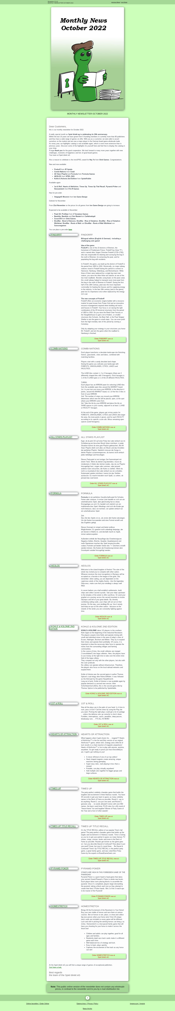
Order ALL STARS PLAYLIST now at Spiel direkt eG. (103, 484)
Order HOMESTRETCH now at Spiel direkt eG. (103, 956)
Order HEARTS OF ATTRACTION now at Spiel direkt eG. (103, 780)
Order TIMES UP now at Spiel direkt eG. (104, 817)
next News (124, 2)
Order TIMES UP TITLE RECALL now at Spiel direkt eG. (104, 859)
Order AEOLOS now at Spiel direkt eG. (103, 618)
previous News (115, 2)
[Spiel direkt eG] (87, 109)
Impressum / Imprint (137, 1004)
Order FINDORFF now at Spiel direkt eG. (103, 340)
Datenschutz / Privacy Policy (87, 1004)
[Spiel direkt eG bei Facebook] (87, 998)
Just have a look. (55, 967)
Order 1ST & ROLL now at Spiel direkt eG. (103, 725)
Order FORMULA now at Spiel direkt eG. (103, 557)
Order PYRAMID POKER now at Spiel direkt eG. (103, 897)
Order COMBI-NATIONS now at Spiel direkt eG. (103, 428)
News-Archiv (87, 1009)
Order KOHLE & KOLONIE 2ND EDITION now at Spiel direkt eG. (103, 694)
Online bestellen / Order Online (37, 1004)
